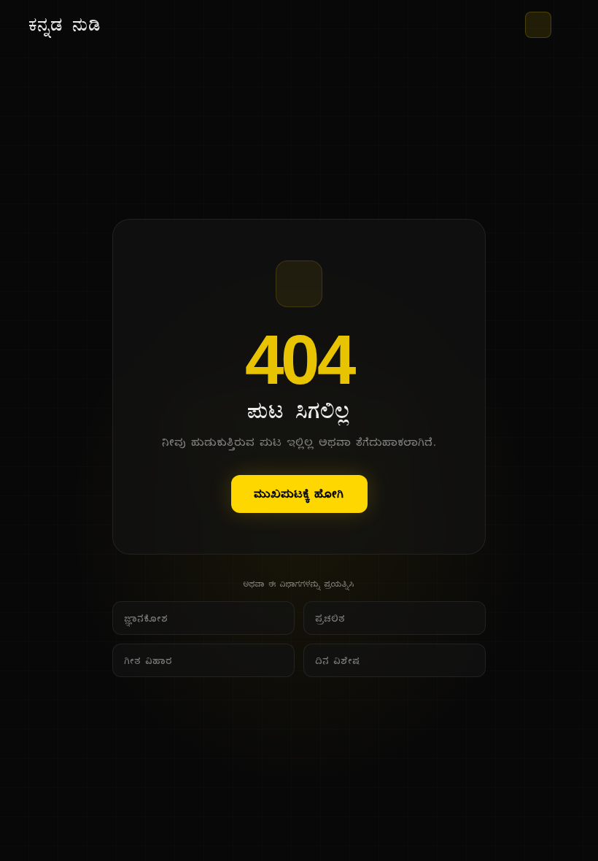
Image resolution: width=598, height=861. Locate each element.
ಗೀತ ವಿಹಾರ (149, 660)
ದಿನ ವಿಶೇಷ (338, 660)
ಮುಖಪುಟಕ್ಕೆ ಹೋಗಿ (299, 493)
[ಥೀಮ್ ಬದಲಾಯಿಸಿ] (538, 25)
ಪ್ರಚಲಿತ (331, 618)
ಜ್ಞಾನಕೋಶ (146, 618)
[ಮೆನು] (563, 25)
